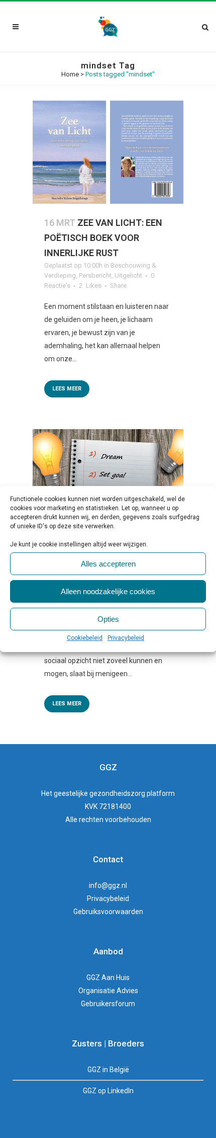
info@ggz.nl (108, 885)
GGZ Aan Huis (108, 977)
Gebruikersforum (108, 1004)
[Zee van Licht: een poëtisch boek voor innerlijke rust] (108, 152)
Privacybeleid (125, 637)
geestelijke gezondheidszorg (99, 793)
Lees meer (66, 388)
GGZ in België (108, 1070)
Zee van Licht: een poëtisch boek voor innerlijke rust (103, 237)
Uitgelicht (128, 275)
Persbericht (95, 275)
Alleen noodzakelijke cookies (108, 591)
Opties (108, 619)
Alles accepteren (108, 563)
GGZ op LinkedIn (108, 1091)
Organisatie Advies (108, 991)
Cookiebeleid (84, 637)
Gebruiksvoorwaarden (108, 912)
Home (70, 74)
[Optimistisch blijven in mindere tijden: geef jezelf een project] (108, 480)
